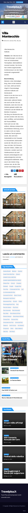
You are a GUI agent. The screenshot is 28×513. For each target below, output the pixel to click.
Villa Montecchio (10, 34)
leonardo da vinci (7, 295)
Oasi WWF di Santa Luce (9, 390)
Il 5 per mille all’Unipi (13, 423)
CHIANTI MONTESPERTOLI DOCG (12, 280)
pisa (17, 304)
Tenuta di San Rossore (17, 370)
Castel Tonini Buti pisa (8, 274)
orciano (15, 301)
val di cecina (12, 325)
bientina (14, 271)
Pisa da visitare (7, 307)
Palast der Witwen (12, 204)
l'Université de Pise (15, 289)
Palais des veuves (12, 240)
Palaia (20, 301)
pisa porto (15, 307)
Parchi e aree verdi (6, 353)
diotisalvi (5, 286)
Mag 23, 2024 (8, 459)
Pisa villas (5, 313)
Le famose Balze (15, 380)
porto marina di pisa (15, 313)
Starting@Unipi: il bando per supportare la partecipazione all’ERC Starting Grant (14, 474)
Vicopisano (6, 328)
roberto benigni (7, 316)
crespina (19, 283)
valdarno (5, 325)
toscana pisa (14, 319)
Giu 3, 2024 (8, 425)
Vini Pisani (12, 331)
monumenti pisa (7, 301)
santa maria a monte (18, 316)
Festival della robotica (14, 456)
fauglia (11, 286)
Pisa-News (6, 420)
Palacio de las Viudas (13, 222)
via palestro (21, 325)
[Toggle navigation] (14, 22)
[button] (25, 22)
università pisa (18, 322)
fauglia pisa (18, 286)
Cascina (20, 271)
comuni (13, 283)
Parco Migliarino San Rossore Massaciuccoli (12, 359)
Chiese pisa (6, 283)
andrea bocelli (6, 271)
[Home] (2, 22)
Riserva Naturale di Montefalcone (12, 398)
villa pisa (19, 40)
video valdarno (19, 328)
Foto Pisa (5, 289)
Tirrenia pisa (6, 319)
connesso (12, 257)
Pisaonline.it (22, 506)
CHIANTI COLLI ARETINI (9, 277)
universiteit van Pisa (8, 322)
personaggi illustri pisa (9, 304)
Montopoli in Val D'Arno (9, 298)
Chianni (18, 274)
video (11, 328)
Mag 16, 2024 (8, 476)
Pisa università (16, 310)
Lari (22, 289)
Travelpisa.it (14, 6)
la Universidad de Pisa (9, 292)
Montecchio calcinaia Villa (9, 40)
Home (24, 510)
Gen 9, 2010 (7, 362)
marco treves (17, 295)
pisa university (7, 310)
